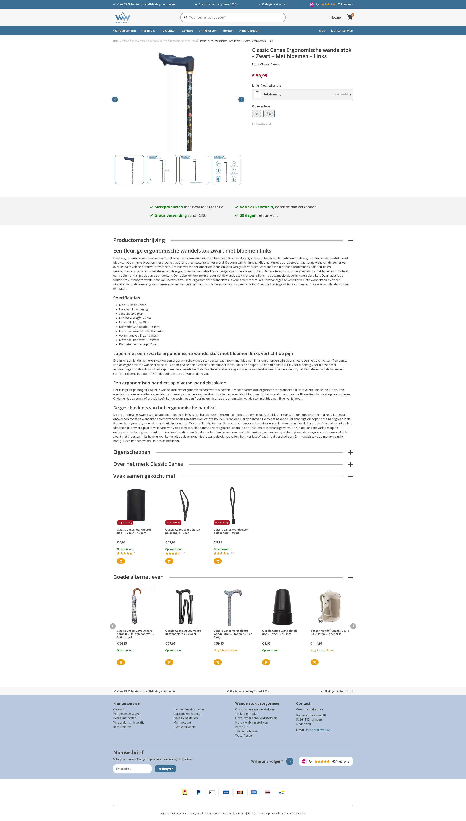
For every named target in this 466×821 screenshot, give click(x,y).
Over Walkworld (184, 727)
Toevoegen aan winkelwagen (121, 561)
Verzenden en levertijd (128, 722)
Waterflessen (244, 736)
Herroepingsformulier (188, 709)
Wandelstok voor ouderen (153, 40)
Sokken (187, 31)
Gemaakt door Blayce (233, 813)
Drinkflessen (208, 31)
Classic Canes (269, 64)
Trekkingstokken (247, 714)
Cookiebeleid (213, 813)
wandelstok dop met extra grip (321, 436)
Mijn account (182, 722)
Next (241, 99)
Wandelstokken (124, 31)
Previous (115, 99)
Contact (118, 709)
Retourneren (122, 727)
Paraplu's (148, 31)
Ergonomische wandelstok (183, 40)
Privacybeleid (196, 813)
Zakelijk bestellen (185, 718)
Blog (322, 31)
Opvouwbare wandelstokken (255, 709)
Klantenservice (342, 31)
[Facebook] (289, 761)
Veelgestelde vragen (127, 714)
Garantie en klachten (187, 714)
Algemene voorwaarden (173, 813)
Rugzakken (168, 31)
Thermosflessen (246, 731)
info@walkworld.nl (318, 730)
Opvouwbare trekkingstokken (256, 718)
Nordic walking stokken (251, 722)
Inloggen (336, 17)
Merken (228, 31)
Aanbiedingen (249, 31)
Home (116, 40)
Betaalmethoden (124, 718)
